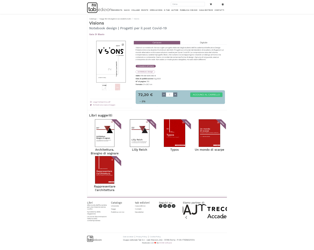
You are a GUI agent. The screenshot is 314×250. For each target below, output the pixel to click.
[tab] (157, 42)
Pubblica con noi (117, 212)
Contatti (138, 209)
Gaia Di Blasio (96, 34)
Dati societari (128, 237)
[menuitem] (117, 10)
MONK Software (165, 243)
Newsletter (139, 212)
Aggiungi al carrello (206, 94)
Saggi (113, 209)
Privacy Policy (141, 237)
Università (115, 206)
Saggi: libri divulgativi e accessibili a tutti (115, 19)
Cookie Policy (155, 237)
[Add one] (175, 94)
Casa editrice (140, 206)
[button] (93, 65)
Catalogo (93, 19)
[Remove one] (164, 94)
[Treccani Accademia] (204, 223)
